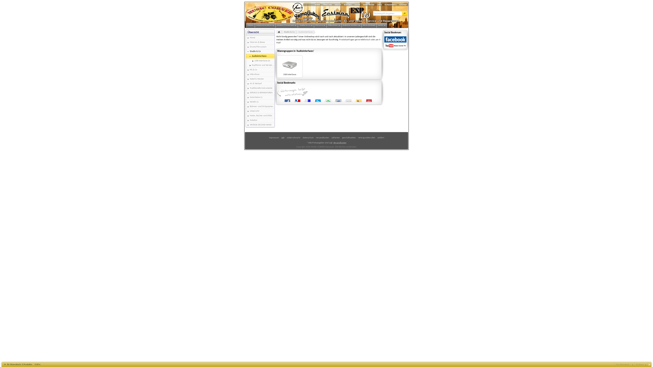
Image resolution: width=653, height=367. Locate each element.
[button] (404, 13)
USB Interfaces (289, 74)
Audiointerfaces (305, 32)
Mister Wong (369, 100)
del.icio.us (308, 100)
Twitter (318, 100)
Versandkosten (339, 143)
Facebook (287, 100)
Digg (349, 100)
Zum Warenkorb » (623, 365)
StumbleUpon (328, 100)
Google (297, 100)
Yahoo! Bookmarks (359, 100)
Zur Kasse (640, 365)
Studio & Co (289, 32)
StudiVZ (338, 100)
